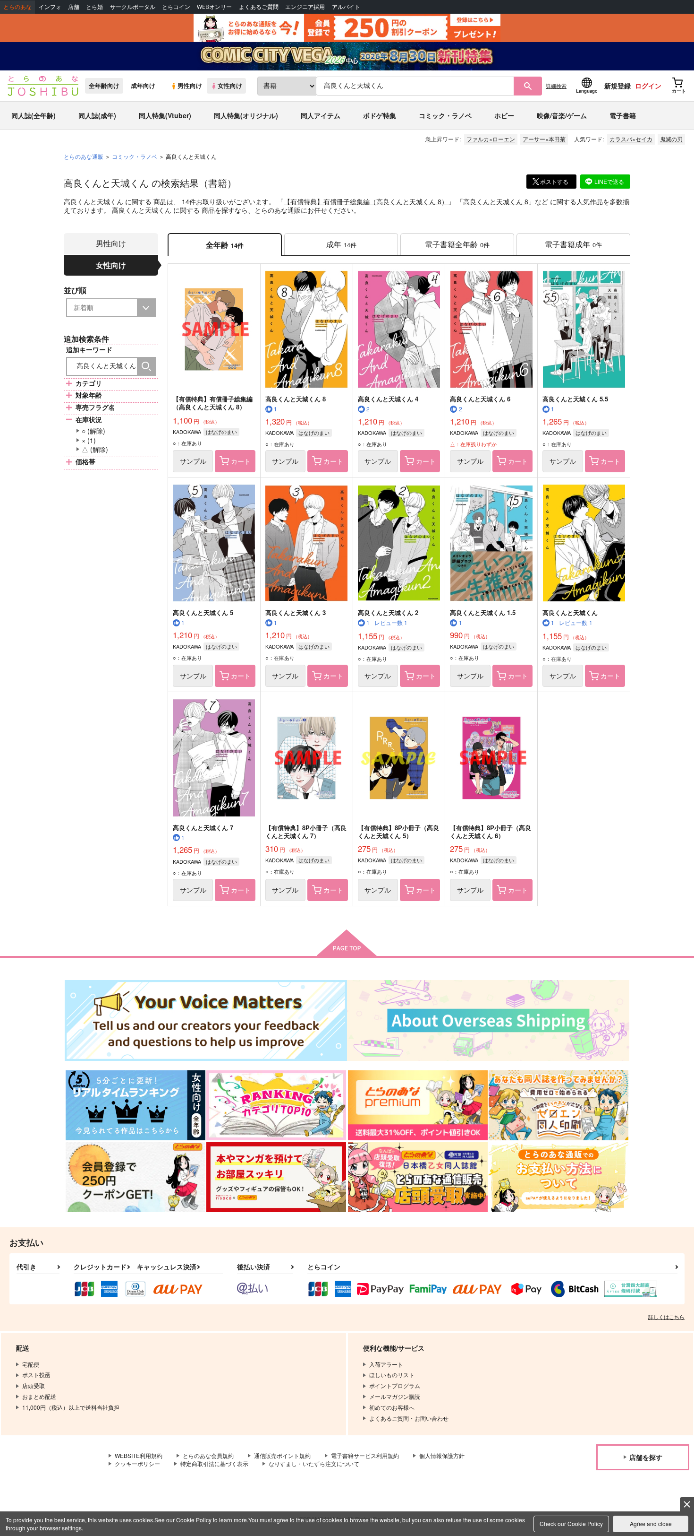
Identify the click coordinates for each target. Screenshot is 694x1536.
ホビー (504, 115)
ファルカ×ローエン (490, 139)
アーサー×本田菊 (544, 139)
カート (241, 461)
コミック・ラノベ (445, 115)
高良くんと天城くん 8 (495, 201)
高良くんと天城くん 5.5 (575, 398)
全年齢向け (104, 85)
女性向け (230, 85)
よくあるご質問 (259, 7)
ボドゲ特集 (379, 115)
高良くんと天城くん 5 (203, 612)
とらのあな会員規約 (208, 1455)
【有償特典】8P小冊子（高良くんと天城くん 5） (398, 831)
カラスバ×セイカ (630, 139)
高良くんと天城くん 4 (388, 398)
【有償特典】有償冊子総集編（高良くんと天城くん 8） (366, 201)
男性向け (190, 85)
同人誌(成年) (97, 115)
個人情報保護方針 (442, 1455)
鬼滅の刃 (671, 139)
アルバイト (346, 7)
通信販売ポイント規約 (282, 1455)
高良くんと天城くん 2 (388, 612)
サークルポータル (132, 7)
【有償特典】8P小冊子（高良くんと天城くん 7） (306, 831)
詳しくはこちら (666, 1316)
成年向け (143, 85)
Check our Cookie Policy (571, 1523)
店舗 (73, 7)
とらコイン (176, 7)
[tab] (341, 244)
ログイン (648, 85)
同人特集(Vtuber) (165, 115)
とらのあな (17, 7)
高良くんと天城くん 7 (203, 827)
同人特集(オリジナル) (246, 115)
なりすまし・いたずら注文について (314, 1463)
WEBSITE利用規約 (138, 1455)
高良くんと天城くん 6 (480, 398)
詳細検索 (556, 85)
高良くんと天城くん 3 (295, 612)
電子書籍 (622, 115)
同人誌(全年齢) (33, 115)
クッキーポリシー (137, 1463)
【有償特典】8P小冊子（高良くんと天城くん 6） (490, 831)
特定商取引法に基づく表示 (214, 1463)
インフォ (50, 7)
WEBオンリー (214, 7)
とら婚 (94, 7)
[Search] (146, 366)
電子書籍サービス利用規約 (365, 1455)
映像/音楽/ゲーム (562, 115)
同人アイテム (320, 115)
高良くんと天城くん (570, 612)
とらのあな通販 (83, 156)
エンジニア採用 (305, 7)
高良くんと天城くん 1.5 (483, 612)
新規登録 (617, 85)
